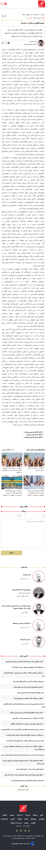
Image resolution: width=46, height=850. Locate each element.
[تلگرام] (25, 831)
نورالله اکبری (24, 612)
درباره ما (18, 826)
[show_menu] (5, 4)
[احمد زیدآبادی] (38, 576)
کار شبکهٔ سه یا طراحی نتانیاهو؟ (22, 623)
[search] (2, 4)
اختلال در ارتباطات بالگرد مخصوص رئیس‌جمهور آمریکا (28, 698)
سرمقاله (35, 815)
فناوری (33, 823)
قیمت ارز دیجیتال (23, 789)
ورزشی (26, 823)
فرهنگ (19, 819)
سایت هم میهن (11, 836)
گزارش (13, 819)
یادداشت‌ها (4, 819)
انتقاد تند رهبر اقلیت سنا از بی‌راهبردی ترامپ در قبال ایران (28, 718)
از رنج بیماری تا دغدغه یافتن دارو (21, 590)
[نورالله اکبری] (38, 609)
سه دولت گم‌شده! (25, 639)
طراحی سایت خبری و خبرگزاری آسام (21, 844)
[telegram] (9, 43)
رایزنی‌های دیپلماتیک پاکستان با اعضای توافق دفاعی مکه (28, 681)
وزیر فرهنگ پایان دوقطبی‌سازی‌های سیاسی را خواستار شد (28, 667)
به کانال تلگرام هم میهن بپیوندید (33, 432)
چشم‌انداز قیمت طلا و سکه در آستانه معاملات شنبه (30, 769)
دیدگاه (12, 553)
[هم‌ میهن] (23, 808)
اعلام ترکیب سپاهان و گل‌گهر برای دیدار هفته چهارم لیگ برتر (27, 780)
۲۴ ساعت (20, 815)
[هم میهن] (41, 3)
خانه (43, 14)
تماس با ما (26, 826)
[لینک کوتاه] (5, 16)
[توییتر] (17, 831)
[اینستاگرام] (21, 831)
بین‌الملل (34, 819)
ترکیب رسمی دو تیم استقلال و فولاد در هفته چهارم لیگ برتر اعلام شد (25, 741)
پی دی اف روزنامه (16, 823)
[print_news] (3, 16)
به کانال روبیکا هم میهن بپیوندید (33, 437)
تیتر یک (36, 14)
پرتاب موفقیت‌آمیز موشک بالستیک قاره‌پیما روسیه (30, 693)
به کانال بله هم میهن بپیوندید (34, 435)
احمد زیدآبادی (24, 579)
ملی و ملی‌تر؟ (27, 575)
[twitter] (6, 43)
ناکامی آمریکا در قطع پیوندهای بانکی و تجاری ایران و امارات (26, 713)
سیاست (12, 815)
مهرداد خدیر (25, 644)
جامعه (26, 819)
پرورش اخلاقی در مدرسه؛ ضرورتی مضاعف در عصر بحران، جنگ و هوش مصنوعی (16, 607)
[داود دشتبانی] (41, 43)
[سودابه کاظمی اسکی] (38, 593)
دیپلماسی (42, 819)
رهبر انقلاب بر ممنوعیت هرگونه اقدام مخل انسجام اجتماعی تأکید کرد (24, 735)
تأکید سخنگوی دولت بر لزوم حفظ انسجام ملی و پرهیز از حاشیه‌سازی (24, 662)
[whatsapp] (3, 43)
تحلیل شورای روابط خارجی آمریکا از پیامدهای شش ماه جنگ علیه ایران (23, 775)
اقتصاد (5, 815)
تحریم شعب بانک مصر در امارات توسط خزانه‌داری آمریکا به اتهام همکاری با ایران (22, 755)
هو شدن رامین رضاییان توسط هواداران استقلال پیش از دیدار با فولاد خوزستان (22, 729)
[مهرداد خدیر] (38, 641)
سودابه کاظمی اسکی (22, 596)
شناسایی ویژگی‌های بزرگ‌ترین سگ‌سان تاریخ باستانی (28, 687)
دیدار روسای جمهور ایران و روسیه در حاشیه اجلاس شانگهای (27, 724)
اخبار (41, 815)
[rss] (29, 831)
